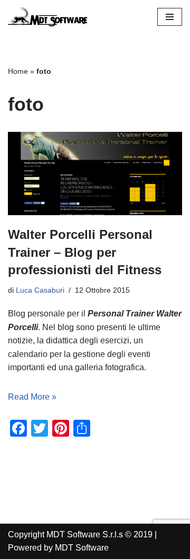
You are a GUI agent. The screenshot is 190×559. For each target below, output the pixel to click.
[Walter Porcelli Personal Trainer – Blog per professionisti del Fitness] (95, 174)
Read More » (32, 396)
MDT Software (82, 547)
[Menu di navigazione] (169, 17)
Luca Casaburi (40, 290)
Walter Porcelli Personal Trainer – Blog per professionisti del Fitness (85, 252)
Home (18, 71)
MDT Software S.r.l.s (85, 534)
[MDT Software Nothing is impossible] (47, 16)
